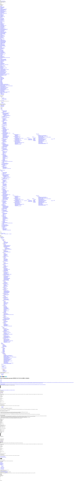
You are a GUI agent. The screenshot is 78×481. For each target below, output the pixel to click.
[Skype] (5, 376)
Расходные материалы (6, 298)
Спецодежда (64, 382)
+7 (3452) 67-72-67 (2, 93)
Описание (2, 406)
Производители (2, 463)
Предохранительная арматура (25, 382)
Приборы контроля (6, 288)
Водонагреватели (5, 382)
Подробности (1, 392)
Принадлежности (6, 313)
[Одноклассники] (1, 376)
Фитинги (5, 265)
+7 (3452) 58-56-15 (2, 94)
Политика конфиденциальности (4, 471)
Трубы (10, 382)
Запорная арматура (6, 268)
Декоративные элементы (6, 294)
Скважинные (11, 384)
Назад (4, 239)
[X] (3, 376)
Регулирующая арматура (19, 382)
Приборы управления (6, 284)
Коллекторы (8, 382)
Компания (4, 348)
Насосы (4, 253)
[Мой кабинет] (0, 234)
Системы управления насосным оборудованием (31, 384)
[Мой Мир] (2, 376)
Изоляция (5, 296)
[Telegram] (6, 376)
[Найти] (0, 3)
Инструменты (5, 306)
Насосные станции (15, 384)
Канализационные (2, 384)
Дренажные (5, 384)
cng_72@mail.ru (2, 100)
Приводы (29, 382)
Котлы (4, 241)
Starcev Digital (6, 472)
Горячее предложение (6, 329)
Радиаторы (3, 382)
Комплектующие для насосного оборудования (40, 384)
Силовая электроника (6, 290)
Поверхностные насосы (19, 384)
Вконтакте (2, 374)
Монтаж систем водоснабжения (7, 332)
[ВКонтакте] (0, 376)
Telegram (2, 102)
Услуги (3, 327)
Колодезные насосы (24, 384)
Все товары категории (2, 456)
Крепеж (5, 301)
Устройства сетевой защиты (7, 318)
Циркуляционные (8, 384)
